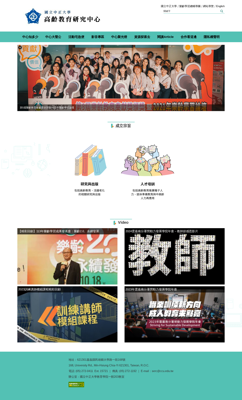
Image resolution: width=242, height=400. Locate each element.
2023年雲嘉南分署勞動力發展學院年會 (151, 289)
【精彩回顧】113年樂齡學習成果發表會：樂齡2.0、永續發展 (58, 231)
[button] (20, 47)
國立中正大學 (169, 6)
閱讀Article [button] (165, 37)
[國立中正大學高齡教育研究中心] (62, 16)
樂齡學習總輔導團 (190, 6)
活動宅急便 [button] (76, 37)
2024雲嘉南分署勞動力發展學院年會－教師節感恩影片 (161, 231)
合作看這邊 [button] (189, 37)
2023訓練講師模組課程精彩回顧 (39, 289)
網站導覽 (208, 6)
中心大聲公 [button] (53, 37)
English (220, 6)
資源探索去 (142, 37)
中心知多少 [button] (30, 37)
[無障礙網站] (76, 384)
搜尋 (221, 11)
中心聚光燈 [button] (119, 37)
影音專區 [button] (97, 37)
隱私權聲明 (212, 37)
